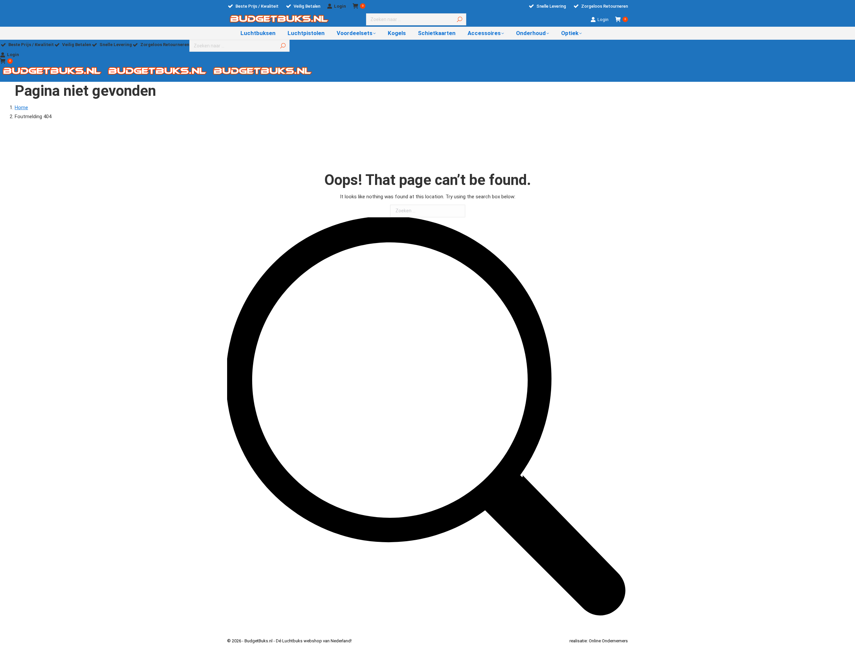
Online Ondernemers (608, 640)
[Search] (459, 19)
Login (340, 6)
